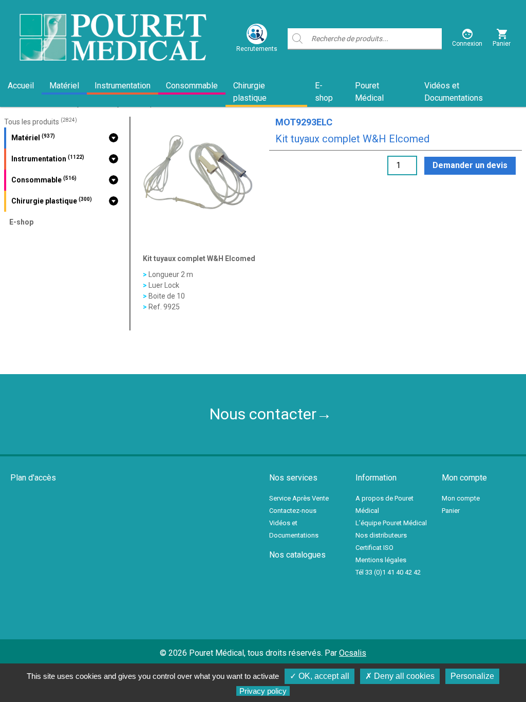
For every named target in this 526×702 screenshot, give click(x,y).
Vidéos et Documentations (453, 92)
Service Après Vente (299, 498)
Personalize (472, 676)
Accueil (21, 85)
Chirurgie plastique (250, 92)
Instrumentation (123, 85)
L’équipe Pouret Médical (391, 523)
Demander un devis (470, 165)
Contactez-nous (292, 510)
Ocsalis (352, 653)
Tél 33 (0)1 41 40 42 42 (388, 572)
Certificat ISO (374, 547)
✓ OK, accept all (319, 676)
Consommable (192, 85)
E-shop (324, 92)
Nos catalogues (297, 555)
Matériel (64, 85)
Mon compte (461, 498)
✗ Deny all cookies (400, 676)
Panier (451, 510)
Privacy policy (263, 691)
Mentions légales (380, 560)
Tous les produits (40, 122)
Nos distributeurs (381, 535)
